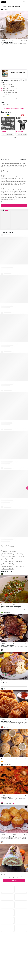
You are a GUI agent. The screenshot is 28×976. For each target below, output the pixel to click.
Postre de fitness (6, 561)
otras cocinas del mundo (8, 556)
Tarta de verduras (7, 566)
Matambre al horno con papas (7, 645)
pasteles (11, 546)
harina (4, 558)
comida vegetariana (7, 553)
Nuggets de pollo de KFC (6, 721)
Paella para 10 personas (6, 797)
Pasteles (4, 6)
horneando (19, 553)
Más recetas (14, 880)
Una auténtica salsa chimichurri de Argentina (11, 606)
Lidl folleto (3, 131)
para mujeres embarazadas (9, 551)
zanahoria (11, 558)
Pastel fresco (18, 561)
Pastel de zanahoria (7, 563)
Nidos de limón (4, 760)
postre (4, 546)
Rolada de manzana (5, 874)
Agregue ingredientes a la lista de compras (14, 108)
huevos (20, 556)
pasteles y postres (7, 548)
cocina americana (19, 566)
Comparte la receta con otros (14, 205)
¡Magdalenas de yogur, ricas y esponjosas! (10, 836)
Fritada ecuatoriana (5, 682)
